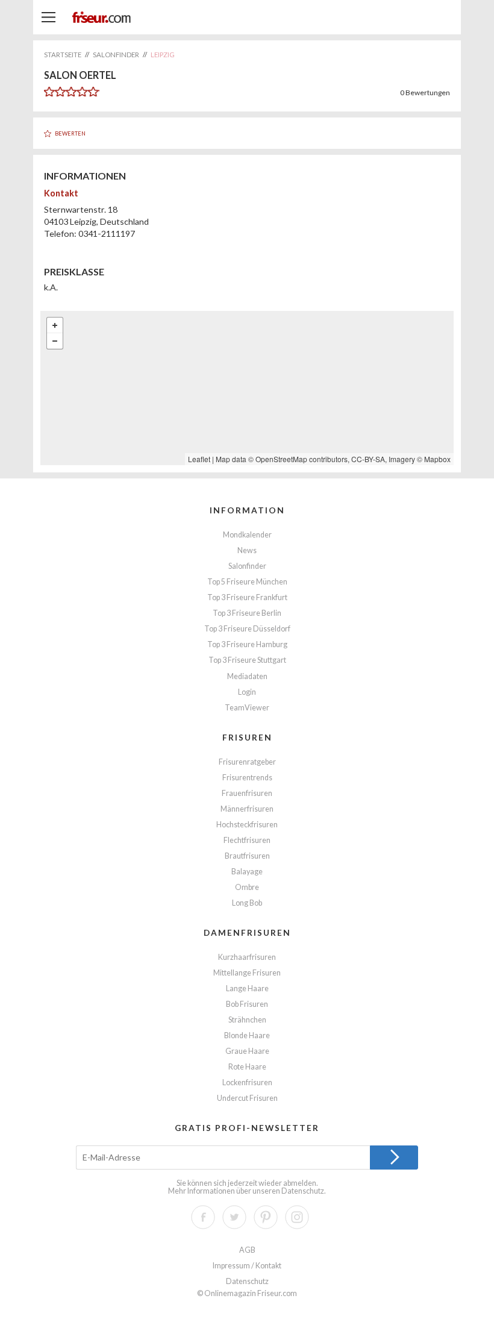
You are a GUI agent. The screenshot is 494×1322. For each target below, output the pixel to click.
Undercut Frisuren (247, 1098)
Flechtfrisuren (247, 840)
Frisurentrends (247, 777)
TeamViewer (247, 707)
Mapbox (437, 459)
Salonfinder (247, 566)
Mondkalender (247, 534)
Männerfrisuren (247, 808)
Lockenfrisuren (247, 1082)
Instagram (297, 1217)
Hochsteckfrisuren (247, 824)
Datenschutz (302, 1190)
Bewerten (70, 133)
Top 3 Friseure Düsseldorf (247, 628)
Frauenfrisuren (247, 793)
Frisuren (247, 737)
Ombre (247, 887)
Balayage (247, 871)
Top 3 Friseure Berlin (247, 613)
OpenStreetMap (281, 459)
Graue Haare (247, 1051)
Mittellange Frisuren (247, 972)
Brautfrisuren (247, 855)
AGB (247, 1250)
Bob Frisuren (247, 1004)
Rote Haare (247, 1066)
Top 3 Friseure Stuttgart (247, 660)
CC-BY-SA (368, 459)
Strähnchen (247, 1019)
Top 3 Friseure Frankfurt (247, 597)
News (247, 550)
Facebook (203, 1217)
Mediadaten (247, 676)
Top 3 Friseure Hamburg (247, 644)
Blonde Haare (247, 1035)
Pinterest (266, 1217)
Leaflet (199, 459)
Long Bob (247, 902)
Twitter (234, 1217)
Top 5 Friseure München (247, 581)
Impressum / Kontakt (247, 1265)
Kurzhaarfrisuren (247, 957)
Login (247, 692)
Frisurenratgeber (247, 761)
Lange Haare (247, 988)
